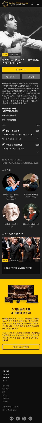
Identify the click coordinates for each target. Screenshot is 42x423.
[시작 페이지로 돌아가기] (15, 4)
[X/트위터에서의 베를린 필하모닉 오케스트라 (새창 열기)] (24, 419)
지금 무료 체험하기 (21, 347)
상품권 (4, 395)
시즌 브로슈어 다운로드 (11, 407)
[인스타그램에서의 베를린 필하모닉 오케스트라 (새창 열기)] (30, 419)
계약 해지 (5, 398)
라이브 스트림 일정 (9, 410)
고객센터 (5, 371)
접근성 (4, 381)
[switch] (38, 138)
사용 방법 (5, 377)
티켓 (4, 392)
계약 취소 (5, 402)
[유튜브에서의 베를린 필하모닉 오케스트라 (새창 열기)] (12, 419)
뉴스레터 (5, 386)
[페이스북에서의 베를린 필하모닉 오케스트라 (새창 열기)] (18, 419)
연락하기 (5, 374)
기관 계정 (5, 389)
